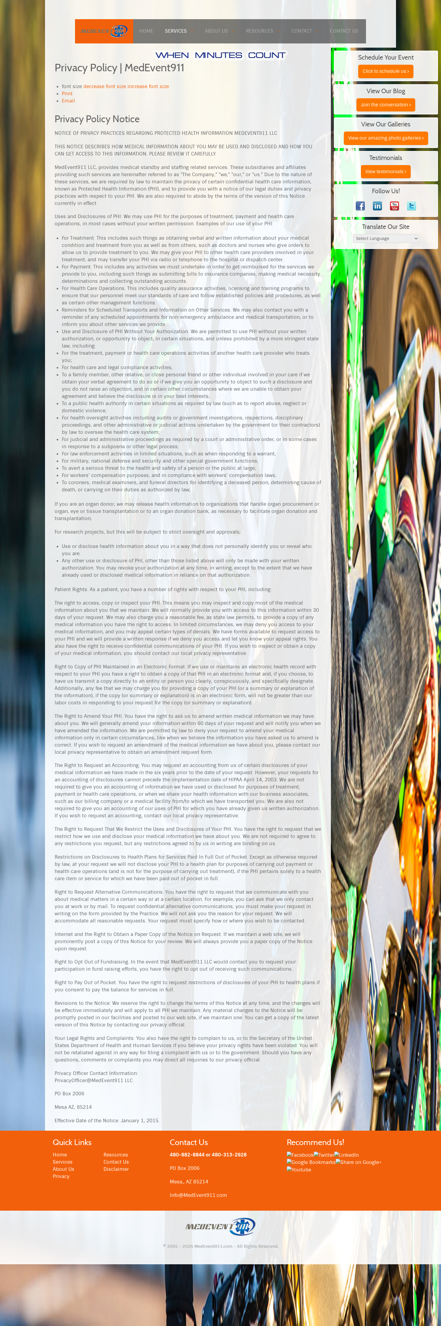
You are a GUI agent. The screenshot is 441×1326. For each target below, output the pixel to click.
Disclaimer (116, 1169)
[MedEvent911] (104, 31)
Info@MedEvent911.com (198, 1195)
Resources (116, 1155)
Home (60, 1155)
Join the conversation (385, 105)
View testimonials (385, 172)
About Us (63, 1169)
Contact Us (116, 1162)
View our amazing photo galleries (385, 138)
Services (63, 1162)
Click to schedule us (385, 71)
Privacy (61, 1176)
